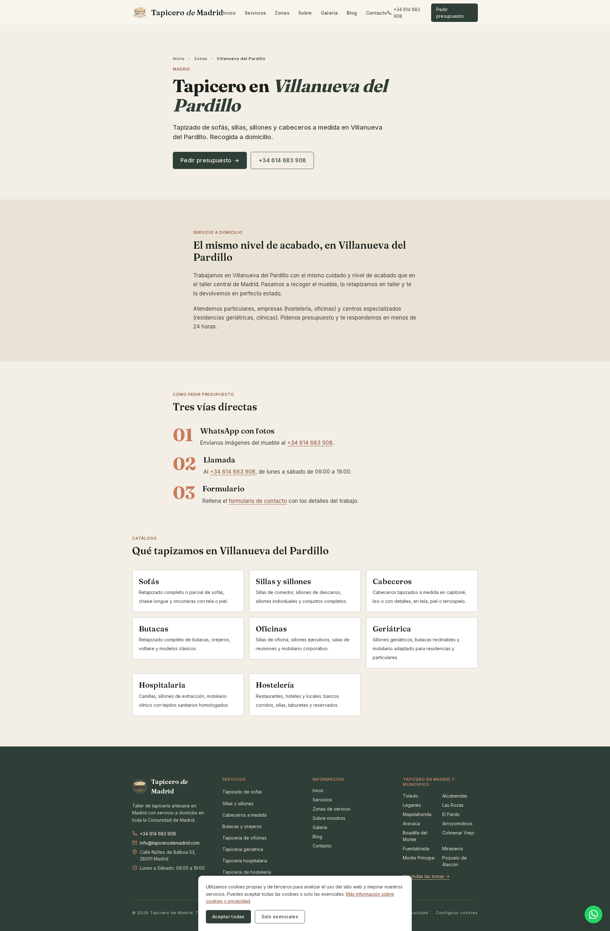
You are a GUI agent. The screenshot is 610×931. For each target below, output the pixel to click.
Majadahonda (417, 814)
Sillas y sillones (238, 803)
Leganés (412, 805)
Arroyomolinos (457, 823)
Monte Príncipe (419, 857)
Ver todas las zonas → (426, 876)
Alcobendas (454, 796)
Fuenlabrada (416, 848)
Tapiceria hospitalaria (244, 860)
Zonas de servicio (331, 809)
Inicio (229, 13)
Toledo (410, 796)
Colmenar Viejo (458, 832)
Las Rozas (453, 805)
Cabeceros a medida (244, 815)
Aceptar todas (228, 916)
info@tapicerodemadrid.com (170, 843)
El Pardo (451, 814)
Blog (352, 13)
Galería (329, 13)
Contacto (376, 13)
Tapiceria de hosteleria (246, 872)
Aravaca (411, 823)
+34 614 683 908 (407, 13)
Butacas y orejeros (242, 826)
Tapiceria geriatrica (242, 849)
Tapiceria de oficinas (244, 837)
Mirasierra (452, 848)
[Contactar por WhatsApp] (593, 914)
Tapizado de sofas (242, 791)
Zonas (282, 13)
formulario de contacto (258, 501)
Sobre (305, 13)
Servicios (255, 13)
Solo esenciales (279, 916)
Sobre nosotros (329, 818)
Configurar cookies (457, 912)
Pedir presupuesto (450, 13)
